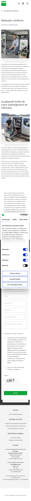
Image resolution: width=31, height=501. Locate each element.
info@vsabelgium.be (17, 470)
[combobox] (15, 317)
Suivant (15, 393)
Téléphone (8, 310)
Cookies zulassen (15, 273)
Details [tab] (14, 219)
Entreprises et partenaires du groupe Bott (15, 424)
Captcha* (6, 376)
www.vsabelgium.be (15, 472)
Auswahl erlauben (14, 279)
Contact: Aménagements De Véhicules (15, 426)
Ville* (6, 296)
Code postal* (8, 289)
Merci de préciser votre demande (13, 324)
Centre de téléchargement (15, 414)
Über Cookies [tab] (23, 219)
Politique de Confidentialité (15, 440)
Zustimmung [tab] (6, 219)
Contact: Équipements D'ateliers (15, 429)
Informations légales (15, 438)
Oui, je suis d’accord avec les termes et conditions (15, 368)
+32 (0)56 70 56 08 (15, 478)
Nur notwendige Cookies (14, 284)
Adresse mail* (8, 303)
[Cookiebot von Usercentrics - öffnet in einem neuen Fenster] (21, 215)
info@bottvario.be (17, 459)
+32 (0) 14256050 (23, 479)
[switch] (25, 254)
